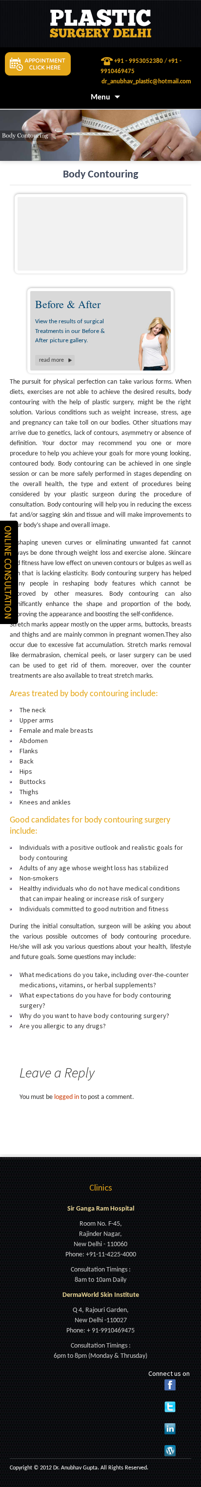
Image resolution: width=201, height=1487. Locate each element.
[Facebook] (169, 1384)
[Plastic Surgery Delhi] (100, 23)
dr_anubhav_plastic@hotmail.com (146, 81)
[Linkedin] (169, 1428)
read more (51, 360)
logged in (66, 1097)
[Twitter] (169, 1406)
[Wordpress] (169, 1450)
